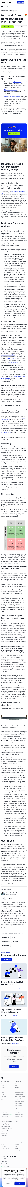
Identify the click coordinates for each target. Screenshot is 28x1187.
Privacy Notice (4, 1161)
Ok (19, 1183)
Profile (10, 898)
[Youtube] (15, 1156)
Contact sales (21, 2)
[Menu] (26, 2)
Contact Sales (7, 26)
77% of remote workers (10, 90)
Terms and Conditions (6, 1163)
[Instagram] (10, 1156)
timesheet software (14, 362)
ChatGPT (6, 937)
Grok (15, 937)
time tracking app (11, 358)
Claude (16, 941)
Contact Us (3, 1158)
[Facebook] (7, 1156)
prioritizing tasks (6, 432)
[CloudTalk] (6, 2)
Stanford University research (12, 96)
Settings (8, 1183)
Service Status (6, 1166)
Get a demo (14, 1067)
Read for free (13, 134)
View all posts (6, 959)
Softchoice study (17, 82)
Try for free (20, 26)
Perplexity (7, 941)
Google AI (6, 945)
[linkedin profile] (2, 898)
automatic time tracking (8, 355)
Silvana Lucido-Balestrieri (10, 10)
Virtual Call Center (16, 12)
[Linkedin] (12, 1156)
